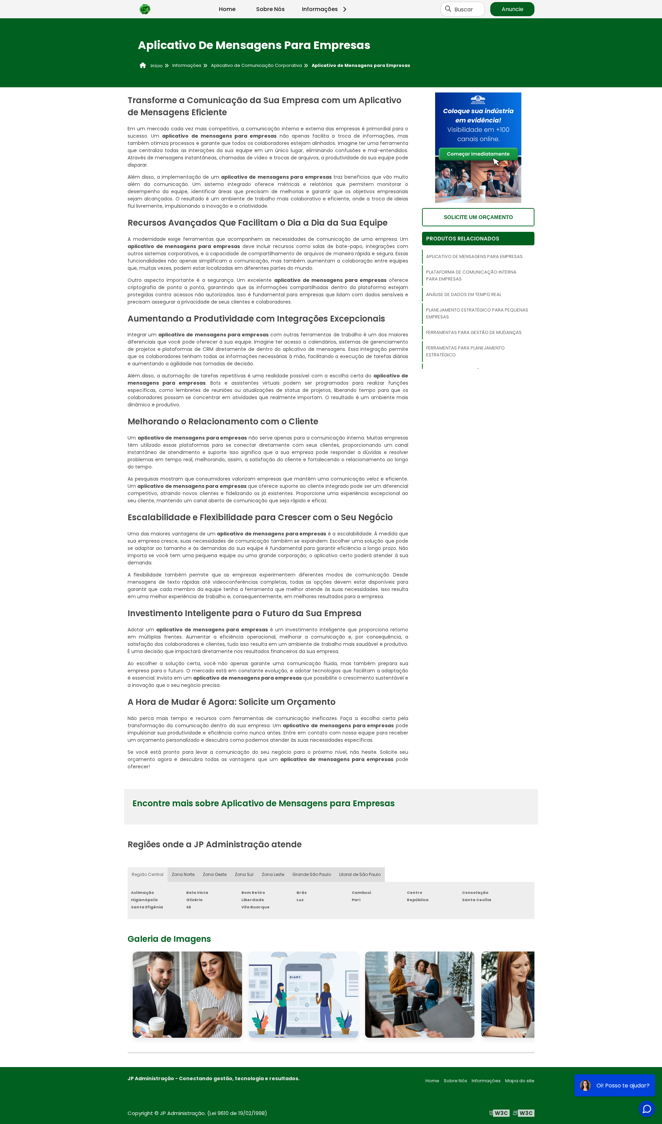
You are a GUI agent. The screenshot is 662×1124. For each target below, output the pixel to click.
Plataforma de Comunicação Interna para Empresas (471, 275)
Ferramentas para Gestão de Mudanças (474, 332)
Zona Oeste (215, 874)
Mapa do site (519, 1080)
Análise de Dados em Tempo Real (463, 294)
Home (227, 9)
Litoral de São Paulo (360, 874)
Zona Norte (183, 874)
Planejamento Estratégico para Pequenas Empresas (477, 313)
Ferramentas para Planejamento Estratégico (465, 351)
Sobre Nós (270, 9)
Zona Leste (273, 874)
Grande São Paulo (311, 874)
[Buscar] (448, 9)
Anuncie (512, 9)
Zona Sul (244, 874)
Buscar (463, 9)
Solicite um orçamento (478, 217)
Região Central (147, 874)
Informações (320, 9)
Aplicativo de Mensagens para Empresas (474, 256)
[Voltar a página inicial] (144, 9)
